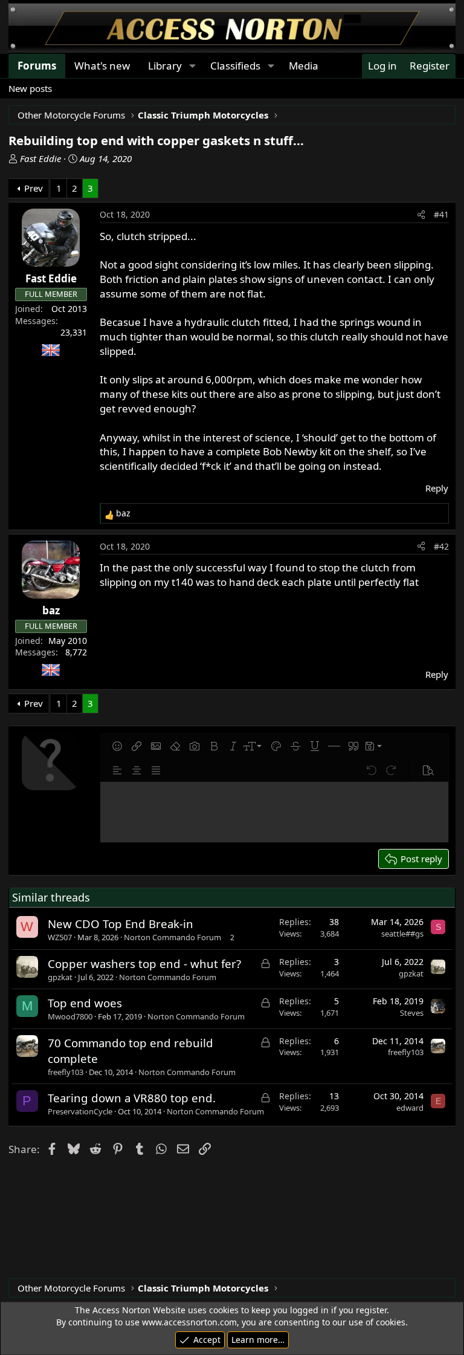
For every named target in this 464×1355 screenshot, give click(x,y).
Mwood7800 (70, 1016)
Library (165, 66)
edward (410, 1107)
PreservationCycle (80, 1111)
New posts (30, 88)
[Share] (421, 215)
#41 (441, 214)
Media (303, 66)
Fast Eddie (40, 158)
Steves (412, 1012)
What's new (102, 66)
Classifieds (235, 66)
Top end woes (85, 1002)
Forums (37, 66)
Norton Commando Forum (172, 937)
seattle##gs (402, 933)
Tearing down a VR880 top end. (132, 1097)
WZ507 (60, 937)
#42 (441, 546)
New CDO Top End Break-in (120, 923)
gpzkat (60, 977)
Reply (436, 488)
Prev (33, 188)
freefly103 (65, 1072)
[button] (192, 66)
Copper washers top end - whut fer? (144, 963)
